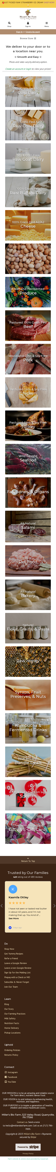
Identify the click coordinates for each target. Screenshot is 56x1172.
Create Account (33, 32)
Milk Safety (9, 1018)
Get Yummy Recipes (13, 953)
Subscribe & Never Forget (16, 982)
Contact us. (22, 1122)
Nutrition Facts (11, 1023)
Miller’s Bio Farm (32, 1133)
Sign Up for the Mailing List (17, 972)
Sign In (28, 26)
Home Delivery (11, 1027)
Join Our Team (11, 986)
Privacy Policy (28, 1153)
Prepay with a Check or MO (17, 977)
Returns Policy (11, 1054)
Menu (47, 26)
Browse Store (27, 38)
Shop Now (9, 948)
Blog (6, 1004)
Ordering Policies (12, 1050)
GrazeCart (44, 1159)
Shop (9, 26)
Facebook (12, 1077)
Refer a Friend (11, 958)
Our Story (8, 1008)
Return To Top (28, 861)
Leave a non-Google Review (17, 967)
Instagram (12, 1072)
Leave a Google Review (15, 963)
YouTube (11, 1081)
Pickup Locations (12, 1032)
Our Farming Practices (14, 1013)
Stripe (33, 1137)
